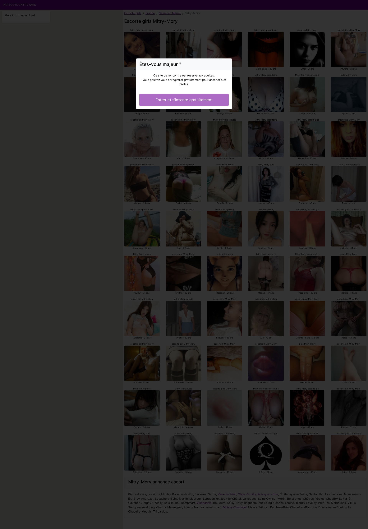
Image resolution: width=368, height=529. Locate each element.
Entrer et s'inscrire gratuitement (184, 100)
